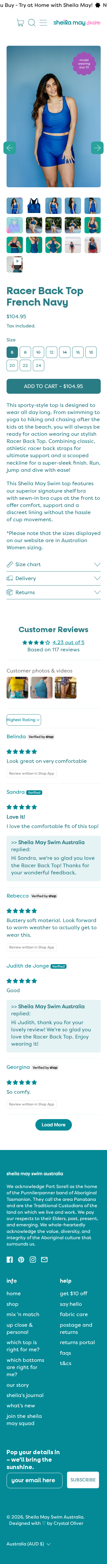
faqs (65, 1353)
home (14, 1293)
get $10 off (73, 1293)
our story (18, 1385)
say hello (71, 1304)
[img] (22, 751)
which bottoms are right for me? (25, 1367)
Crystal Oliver (68, 1523)
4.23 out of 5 (68, 642)
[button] (32, 22)
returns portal (77, 1342)
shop (13, 1304)
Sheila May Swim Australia (54, 1517)
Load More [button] (54, 1125)
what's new (21, 1405)
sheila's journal (25, 1395)
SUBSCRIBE (83, 1480)
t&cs (65, 1363)
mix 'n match (23, 1314)
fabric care (74, 1314)
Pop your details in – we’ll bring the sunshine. (33, 1460)
